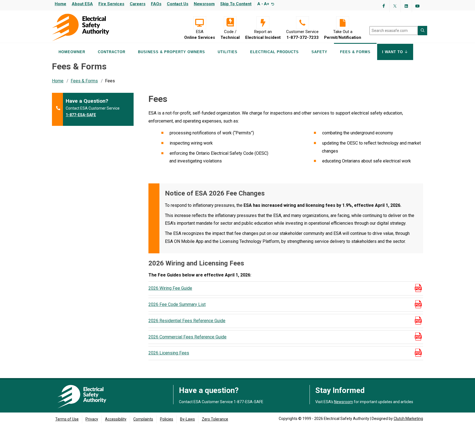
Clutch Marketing (408, 418)
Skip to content (236, 3)
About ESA (82, 3)
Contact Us (177, 3)
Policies (166, 419)
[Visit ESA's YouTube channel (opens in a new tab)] (417, 6)
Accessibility (115, 419)
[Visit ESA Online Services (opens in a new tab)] (199, 23)
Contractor (111, 52)
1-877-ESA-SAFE (81, 115)
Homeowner (72, 52)
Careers (137, 3)
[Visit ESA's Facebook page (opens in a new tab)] (383, 6)
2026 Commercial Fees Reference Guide (187, 337)
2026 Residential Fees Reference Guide (186, 320)
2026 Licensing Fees (168, 353)
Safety (319, 52)
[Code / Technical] (230, 23)
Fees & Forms (84, 80)
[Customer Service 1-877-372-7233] (302, 23)
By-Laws (187, 419)
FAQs (156, 3)
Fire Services (111, 3)
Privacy (91, 419)
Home (60, 3)
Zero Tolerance (215, 419)
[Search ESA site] (422, 30)
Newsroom (204, 3)
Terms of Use (67, 419)
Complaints (143, 419)
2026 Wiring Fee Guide (170, 288)
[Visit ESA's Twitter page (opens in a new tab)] (395, 6)
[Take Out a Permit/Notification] (342, 23)
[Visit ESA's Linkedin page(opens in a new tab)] (406, 6)
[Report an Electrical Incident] (263, 23)
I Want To (393, 52)
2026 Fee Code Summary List (177, 304)
